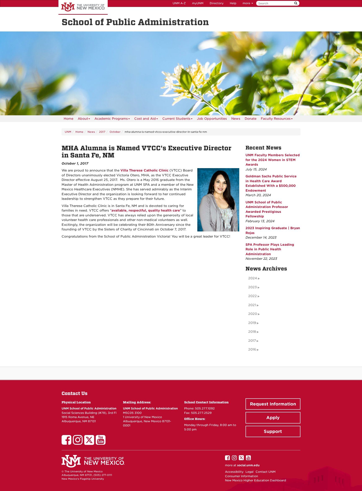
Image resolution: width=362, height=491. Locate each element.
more (247, 3)
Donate (250, 119)
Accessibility (234, 471)
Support (273, 431)
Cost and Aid (145, 119)
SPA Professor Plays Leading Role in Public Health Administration (270, 249)
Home (68, 119)
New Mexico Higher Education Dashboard (255, 480)
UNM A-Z (179, 3)
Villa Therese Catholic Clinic (144, 170)
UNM (68, 131)
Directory (217, 3)
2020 (252, 314)
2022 (252, 296)
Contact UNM (265, 471)
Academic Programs (111, 119)
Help (233, 3)
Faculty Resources (276, 119)
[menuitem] (68, 118)
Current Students (176, 119)
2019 (252, 323)
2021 (252, 305)
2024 (252, 278)
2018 (252, 332)
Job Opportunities (212, 119)
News (235, 119)
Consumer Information (241, 476)
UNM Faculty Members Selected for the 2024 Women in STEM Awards (273, 159)
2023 (252, 287)
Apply (273, 417)
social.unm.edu (248, 465)
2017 (102, 131)
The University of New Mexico (83, 7)
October (115, 131)
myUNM (197, 3)
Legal (249, 471)
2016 (252, 349)
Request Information (273, 404)
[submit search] (295, 3)
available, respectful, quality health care (145, 210)
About (83, 119)
